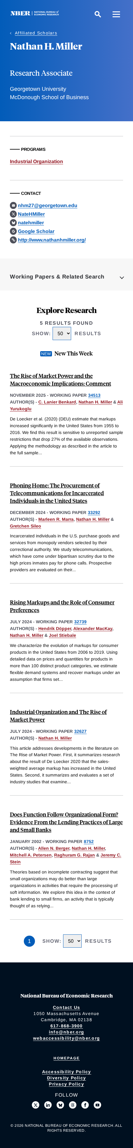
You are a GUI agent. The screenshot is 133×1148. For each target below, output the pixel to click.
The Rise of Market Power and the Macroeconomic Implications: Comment (60, 379)
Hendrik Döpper (54, 628)
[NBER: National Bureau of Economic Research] (36, 14)
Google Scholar (36, 231)
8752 (89, 841)
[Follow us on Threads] (72, 1105)
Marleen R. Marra (56, 519)
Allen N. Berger (53, 848)
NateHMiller (31, 214)
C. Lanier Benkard (57, 401)
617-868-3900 (66, 1025)
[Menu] (116, 14)
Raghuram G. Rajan (74, 855)
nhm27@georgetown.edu (47, 205)
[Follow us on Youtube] (97, 1105)
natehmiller (31, 222)
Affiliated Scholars (36, 32)
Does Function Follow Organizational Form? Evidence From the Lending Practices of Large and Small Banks (66, 821)
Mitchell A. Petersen (31, 855)
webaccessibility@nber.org (66, 1038)
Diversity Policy (66, 1077)
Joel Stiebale (62, 635)
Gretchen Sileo (25, 526)
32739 (80, 621)
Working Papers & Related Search (57, 277)
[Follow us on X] (35, 1105)
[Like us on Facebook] (85, 1105)
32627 (80, 731)
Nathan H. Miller (95, 401)
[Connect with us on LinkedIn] (48, 1105)
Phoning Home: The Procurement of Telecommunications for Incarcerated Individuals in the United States (57, 492)
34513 (94, 395)
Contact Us (66, 1007)
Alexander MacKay (92, 628)
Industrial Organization (36, 161)
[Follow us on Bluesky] (60, 1105)
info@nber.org (66, 1032)
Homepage (67, 1058)
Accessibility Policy (66, 1071)
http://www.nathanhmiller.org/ (52, 240)
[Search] (98, 14)
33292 (94, 512)
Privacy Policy (66, 1084)
